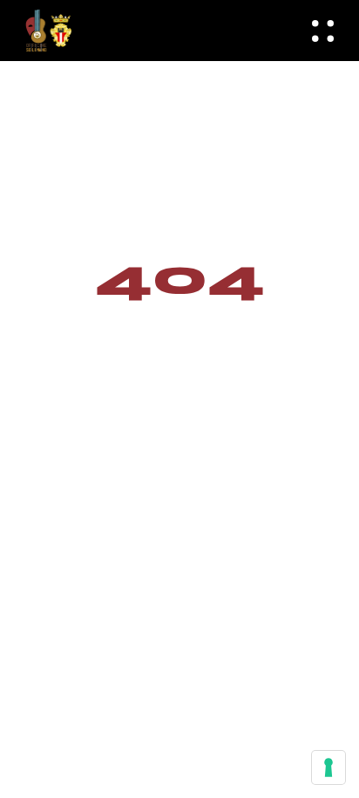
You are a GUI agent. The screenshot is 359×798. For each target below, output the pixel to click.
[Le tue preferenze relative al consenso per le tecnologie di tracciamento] (328, 767)
